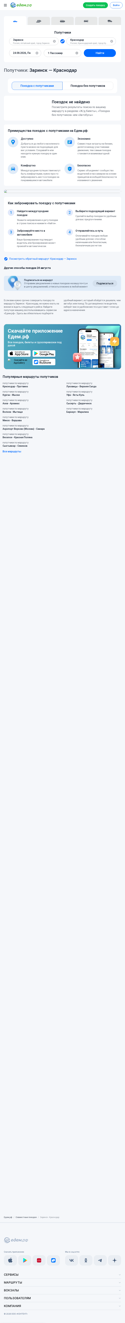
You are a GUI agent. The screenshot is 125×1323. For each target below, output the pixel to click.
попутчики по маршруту (15, 385)
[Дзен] (114, 1260)
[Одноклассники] (85, 1260)
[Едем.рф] (21, 5)
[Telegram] (100, 1260)
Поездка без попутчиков (88, 85)
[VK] (71, 1260)
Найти (100, 53)
